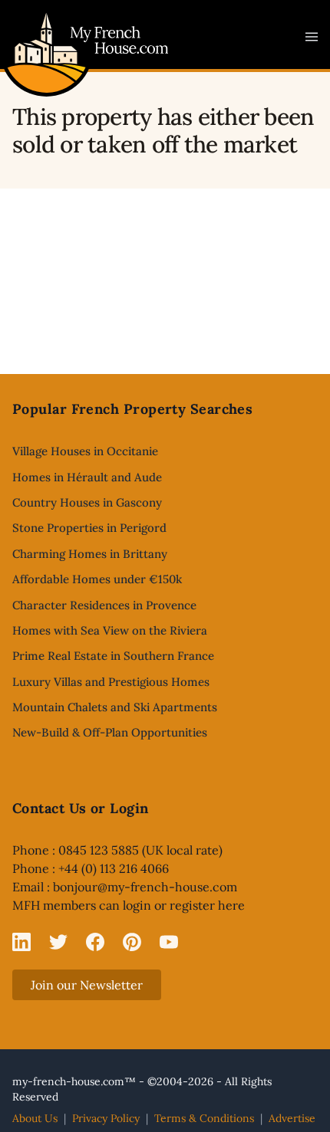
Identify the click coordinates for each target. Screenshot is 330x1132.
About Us (35, 1118)
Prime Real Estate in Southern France (113, 655)
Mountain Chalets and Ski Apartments (114, 707)
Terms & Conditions (204, 1118)
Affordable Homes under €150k (97, 579)
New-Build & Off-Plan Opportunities (109, 732)
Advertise (292, 1118)
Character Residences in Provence (104, 605)
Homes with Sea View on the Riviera (109, 630)
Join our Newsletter (87, 985)
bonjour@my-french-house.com (145, 886)
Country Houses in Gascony (87, 502)
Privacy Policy (106, 1118)
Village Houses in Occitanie (85, 451)
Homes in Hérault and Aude (87, 477)
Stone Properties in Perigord (89, 527)
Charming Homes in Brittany (89, 553)
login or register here (184, 905)
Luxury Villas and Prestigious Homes (111, 681)
